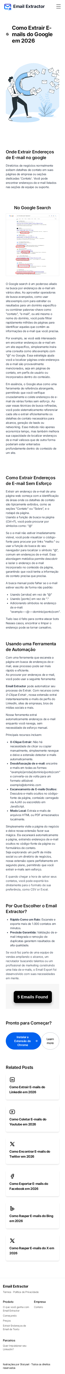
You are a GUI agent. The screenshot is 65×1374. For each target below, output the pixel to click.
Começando (9, 1315)
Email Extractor (15, 1286)
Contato (38, 1307)
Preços (7, 1320)
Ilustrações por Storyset (16, 1364)
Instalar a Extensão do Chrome (22, 1041)
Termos (7, 1291)
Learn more (50, 1041)
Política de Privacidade (26, 1291)
